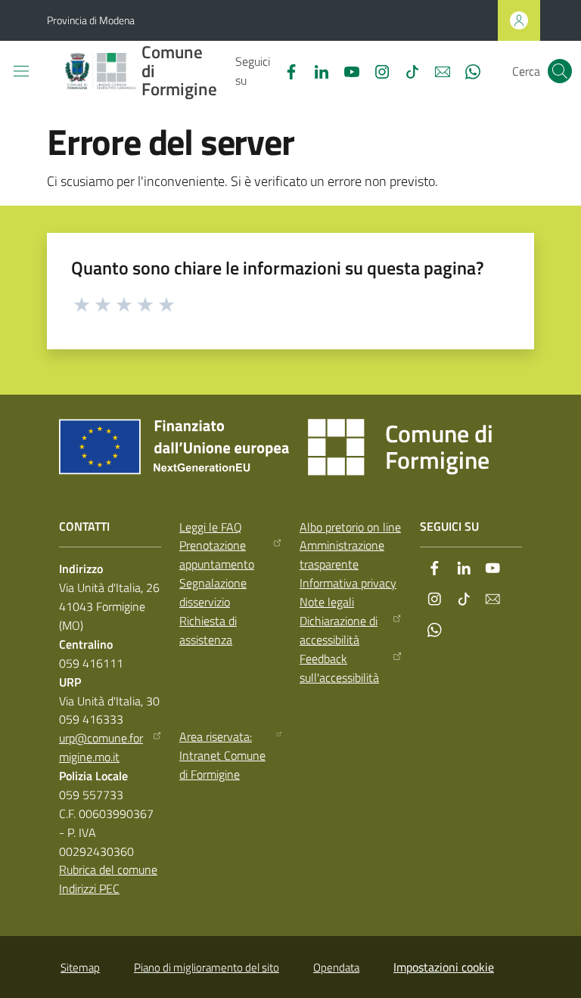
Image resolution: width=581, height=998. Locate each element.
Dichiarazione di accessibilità (338, 630)
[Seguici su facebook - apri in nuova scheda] (285, 70)
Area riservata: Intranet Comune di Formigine (222, 755)
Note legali (327, 602)
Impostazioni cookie (443, 967)
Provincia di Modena (91, 20)
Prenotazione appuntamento (216, 554)
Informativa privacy (348, 583)
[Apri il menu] (21, 71)
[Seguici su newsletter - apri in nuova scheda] (436, 70)
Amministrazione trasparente (342, 554)
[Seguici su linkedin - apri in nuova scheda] (315, 70)
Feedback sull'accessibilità (339, 668)
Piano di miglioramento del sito (206, 967)
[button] (559, 71)
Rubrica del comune (108, 869)
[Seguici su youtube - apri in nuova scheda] (346, 70)
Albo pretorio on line (350, 527)
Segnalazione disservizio (213, 592)
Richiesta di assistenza (208, 630)
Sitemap (80, 967)
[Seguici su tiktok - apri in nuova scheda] (406, 70)
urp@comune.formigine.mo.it (101, 747)
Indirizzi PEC (89, 888)
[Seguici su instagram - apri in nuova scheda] (376, 70)
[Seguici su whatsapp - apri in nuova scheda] (467, 70)
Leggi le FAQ (210, 527)
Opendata (336, 967)
